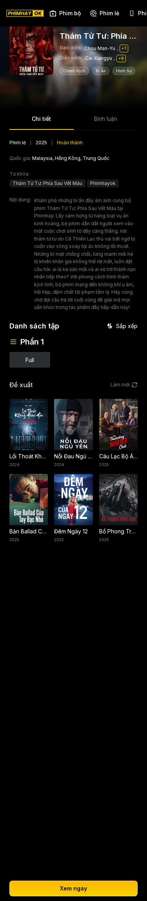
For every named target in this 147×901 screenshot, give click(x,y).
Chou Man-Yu (99, 48)
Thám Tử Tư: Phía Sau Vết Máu (47, 183)
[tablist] (73, 121)
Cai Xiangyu (98, 58)
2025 (41, 142)
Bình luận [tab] (105, 118)
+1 (124, 48)
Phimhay (43, 216)
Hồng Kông (67, 158)
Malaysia (42, 158)
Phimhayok (103, 183)
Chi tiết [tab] (41, 118)
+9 (121, 58)
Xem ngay (73, 888)
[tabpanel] (73, 254)
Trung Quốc (96, 158)
